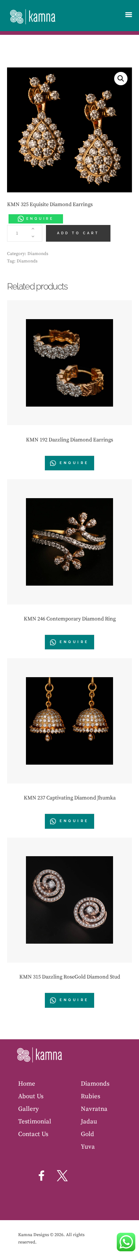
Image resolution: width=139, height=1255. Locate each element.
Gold (87, 1134)
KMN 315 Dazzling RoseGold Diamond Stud (69, 977)
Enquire (40, 219)
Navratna (94, 1109)
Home (26, 1084)
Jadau (89, 1121)
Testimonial (34, 1121)
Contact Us (33, 1134)
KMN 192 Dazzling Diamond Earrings (69, 440)
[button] (121, 78)
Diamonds (37, 253)
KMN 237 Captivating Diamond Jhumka (70, 798)
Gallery (28, 1109)
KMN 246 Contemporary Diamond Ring (70, 619)
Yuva (88, 1147)
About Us (30, 1096)
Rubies (90, 1096)
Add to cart (78, 233)
